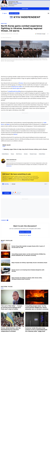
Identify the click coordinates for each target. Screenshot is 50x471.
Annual (13, 184)
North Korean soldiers (17, 86)
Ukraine (21, 83)
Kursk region (16, 88)
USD (45, 184)
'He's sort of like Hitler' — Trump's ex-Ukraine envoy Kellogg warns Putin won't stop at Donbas (11, 307)
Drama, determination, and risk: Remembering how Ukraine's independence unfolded (11, 329)
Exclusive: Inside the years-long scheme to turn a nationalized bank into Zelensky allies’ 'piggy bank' (36, 329)
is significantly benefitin (14, 91)
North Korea (19, 154)
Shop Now (25, 8)
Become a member (25, 232)
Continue (6, 193)
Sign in (29, 235)
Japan (8, 124)
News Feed (4, 23)
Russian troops (33, 154)
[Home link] (25, 17)
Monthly (6, 184)
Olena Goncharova (6, 37)
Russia (15, 134)
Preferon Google (41, 33)
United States (42, 154)
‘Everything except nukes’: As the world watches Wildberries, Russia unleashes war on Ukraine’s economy (36, 307)
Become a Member (14, 13)
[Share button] (48, 34)
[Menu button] (48, 13)
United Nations (5, 154)
